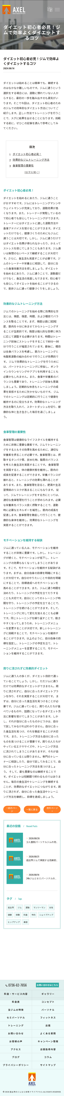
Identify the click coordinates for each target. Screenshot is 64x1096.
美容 (26, 922)
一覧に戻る (32, 809)
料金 (26, 914)
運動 (28, 907)
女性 (51, 907)
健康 (10, 914)
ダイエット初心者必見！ (27, 154)
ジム (20, 907)
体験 (18, 914)
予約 (33, 914)
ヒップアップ (14, 922)
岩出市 (11, 907)
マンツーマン (39, 907)
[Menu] (57, 9)
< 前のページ (12, 809)
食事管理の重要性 (23, 165)
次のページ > (52, 809)
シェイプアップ (46, 914)
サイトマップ (48, 1065)
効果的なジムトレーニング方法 (31, 160)
